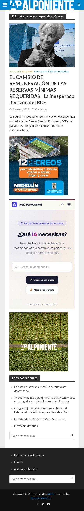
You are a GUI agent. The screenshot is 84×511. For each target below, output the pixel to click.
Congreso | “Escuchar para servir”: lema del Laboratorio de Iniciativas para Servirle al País (41, 410)
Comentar (41, 109)
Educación (27, 72)
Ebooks (18, 462)
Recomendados (59, 72)
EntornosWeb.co (40, 498)
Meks (51, 494)
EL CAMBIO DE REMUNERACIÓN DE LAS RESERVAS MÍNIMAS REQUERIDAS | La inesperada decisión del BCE (41, 89)
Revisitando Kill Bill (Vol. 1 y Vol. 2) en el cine (40, 419)
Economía (15, 72)
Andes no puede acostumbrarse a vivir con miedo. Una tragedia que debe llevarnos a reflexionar (44, 399)
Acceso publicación (25, 469)
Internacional (41, 72)
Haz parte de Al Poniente (29, 455)
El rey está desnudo (26, 426)
